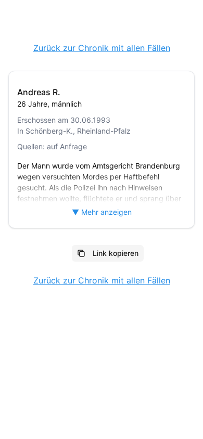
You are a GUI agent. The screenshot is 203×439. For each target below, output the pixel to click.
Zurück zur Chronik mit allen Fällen (101, 48)
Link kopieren (115, 253)
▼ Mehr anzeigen (102, 212)
